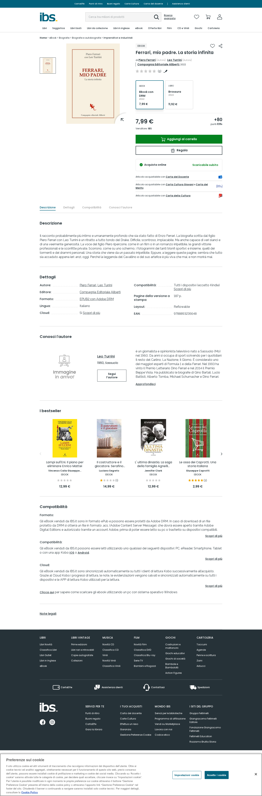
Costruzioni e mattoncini (172, 646)
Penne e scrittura (206, 655)
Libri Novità (46, 644)
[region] (131, 775)
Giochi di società (175, 658)
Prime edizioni (79, 644)
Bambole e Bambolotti (171, 665)
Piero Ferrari (147, 60)
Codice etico (162, 734)
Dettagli (68, 207)
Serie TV (138, 660)
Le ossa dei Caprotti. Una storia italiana (197, 464)
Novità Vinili (109, 660)
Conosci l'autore (120, 207)
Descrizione (48, 207)
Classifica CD (110, 649)
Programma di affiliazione (170, 718)
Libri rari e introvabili (82, 649)
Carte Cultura (131, 3)
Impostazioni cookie (187, 775)
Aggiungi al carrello (181, 139)
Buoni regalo (113, 3)
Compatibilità (91, 207)
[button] (156, 17)
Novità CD (108, 644)
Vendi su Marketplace (167, 724)
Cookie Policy (29, 792)
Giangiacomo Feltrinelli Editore (203, 720)
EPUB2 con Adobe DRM (97, 299)
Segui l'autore (112, 375)
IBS (150, 128)
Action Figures (173, 673)
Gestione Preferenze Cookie (135, 734)
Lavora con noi (163, 729)
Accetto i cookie (216, 775)
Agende (201, 649)
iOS (71, 553)
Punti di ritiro (95, 3)
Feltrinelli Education (200, 736)
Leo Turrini (174, 60)
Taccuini (202, 644)
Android (83, 553)
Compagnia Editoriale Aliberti (158, 64)
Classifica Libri (48, 649)
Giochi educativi (175, 653)
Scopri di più (91, 313)
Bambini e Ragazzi (145, 666)
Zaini (199, 660)
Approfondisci (146, 384)
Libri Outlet (45, 655)
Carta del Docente (177, 176)
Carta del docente (153, 3)
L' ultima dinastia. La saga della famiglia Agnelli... (153, 464)
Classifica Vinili (111, 666)
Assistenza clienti (181, 3)
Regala (182, 150)
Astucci (201, 666)
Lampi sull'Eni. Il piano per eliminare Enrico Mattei (65, 464)
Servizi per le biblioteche (168, 713)
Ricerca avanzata (169, 17)
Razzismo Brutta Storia (202, 741)
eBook (43, 666)
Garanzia (125, 729)
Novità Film (140, 644)
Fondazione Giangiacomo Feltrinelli (205, 729)
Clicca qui (47, 592)
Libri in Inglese (48, 660)
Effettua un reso (129, 724)
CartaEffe (79, 3)
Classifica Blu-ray (144, 655)
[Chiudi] (256, 774)
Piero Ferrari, (88, 285)
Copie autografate (82, 655)
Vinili (105, 655)
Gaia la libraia (93, 729)
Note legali (48, 614)
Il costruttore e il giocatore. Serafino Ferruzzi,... (109, 464)
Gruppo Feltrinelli (199, 713)
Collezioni (76, 660)
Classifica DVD (142, 649)
